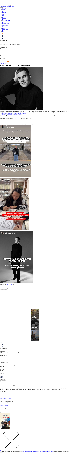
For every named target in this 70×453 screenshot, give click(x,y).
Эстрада (12, 6)
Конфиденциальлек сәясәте (50, 451)
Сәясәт (1, 6)
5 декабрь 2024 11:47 (3, 63)
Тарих (7, 6)
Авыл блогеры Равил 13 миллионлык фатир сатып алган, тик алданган (12, 114)
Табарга (9, 5)
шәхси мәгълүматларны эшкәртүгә (28, 451)
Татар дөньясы (4, 6)
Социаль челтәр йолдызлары (4, 62)
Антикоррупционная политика (4, 395)
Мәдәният (9, 6)
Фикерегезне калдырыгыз (4, 289)
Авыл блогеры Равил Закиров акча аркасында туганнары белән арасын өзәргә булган (14, 113)
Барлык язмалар (2, 450)
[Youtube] (2, 36)
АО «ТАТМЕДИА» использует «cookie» (5, 398)
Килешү (2, 452)
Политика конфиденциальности (4, 405)
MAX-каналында (9, 284)
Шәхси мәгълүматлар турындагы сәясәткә (39, 451)
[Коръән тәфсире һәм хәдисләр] (2, 34)
